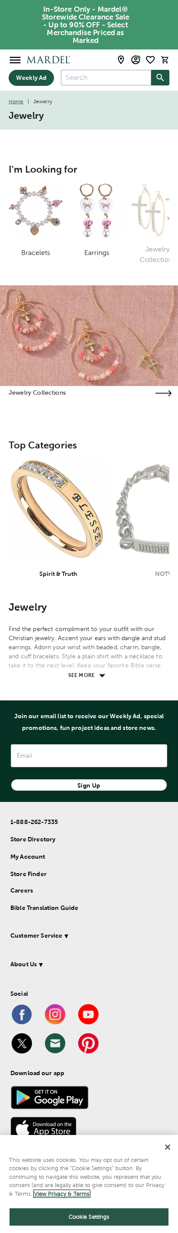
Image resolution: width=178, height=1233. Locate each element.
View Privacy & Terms (61, 1193)
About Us (23, 964)
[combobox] (106, 77)
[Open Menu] (15, 59)
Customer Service (36, 935)
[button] (86, 937)
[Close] (167, 1147)
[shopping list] (150, 60)
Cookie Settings (89, 1216)
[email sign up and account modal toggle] (135, 60)
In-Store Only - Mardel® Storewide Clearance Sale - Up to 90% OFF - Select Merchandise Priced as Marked (86, 24)
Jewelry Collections (37, 392)
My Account (27, 856)
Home (16, 101)
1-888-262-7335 (34, 821)
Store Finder (28, 873)
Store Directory (32, 839)
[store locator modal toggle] (121, 60)
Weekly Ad (31, 77)
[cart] (165, 59)
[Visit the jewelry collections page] (163, 393)
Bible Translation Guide (44, 907)
